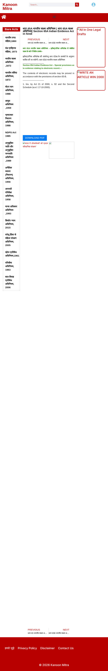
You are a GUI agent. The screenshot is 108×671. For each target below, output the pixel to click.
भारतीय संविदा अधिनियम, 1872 (11, 76)
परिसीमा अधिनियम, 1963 (9, 266)
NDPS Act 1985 (10, 134)
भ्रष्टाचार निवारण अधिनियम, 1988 (9, 120)
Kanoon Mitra (10, 6)
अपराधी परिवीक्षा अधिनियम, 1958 (9, 194)
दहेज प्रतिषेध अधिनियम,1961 (12, 254)
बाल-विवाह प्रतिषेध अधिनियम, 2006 (9, 282)
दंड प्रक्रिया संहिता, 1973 (11, 50)
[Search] (77, 5)
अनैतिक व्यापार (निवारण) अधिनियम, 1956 (9, 174)
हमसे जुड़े (9, 648)
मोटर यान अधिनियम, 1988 (9, 90)
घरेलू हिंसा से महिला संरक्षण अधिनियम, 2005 (10, 240)
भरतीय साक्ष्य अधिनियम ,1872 (10, 62)
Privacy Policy (27, 648)
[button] (54, 17)
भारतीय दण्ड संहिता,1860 (10, 39)
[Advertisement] (48, 112)
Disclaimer (47, 648)
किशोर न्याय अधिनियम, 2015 (10, 224)
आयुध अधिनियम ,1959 (9, 104)
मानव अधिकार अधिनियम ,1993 (11, 210)
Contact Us (66, 648)
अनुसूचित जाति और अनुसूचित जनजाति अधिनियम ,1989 (9, 152)
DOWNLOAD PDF (35, 138)
